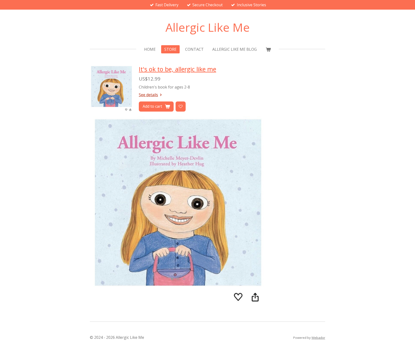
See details (148, 94)
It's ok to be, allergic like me (177, 69)
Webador (318, 337)
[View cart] (268, 49)
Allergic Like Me (207, 27)
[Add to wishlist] (181, 106)
